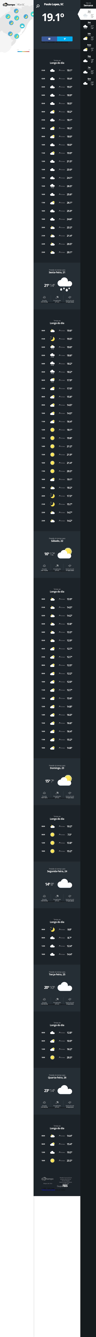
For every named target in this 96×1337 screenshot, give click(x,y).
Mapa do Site (47, 1183)
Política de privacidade (48, 1190)
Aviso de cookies (60, 1190)
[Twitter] (65, 38)
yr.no (62, 1179)
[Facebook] (49, 38)
